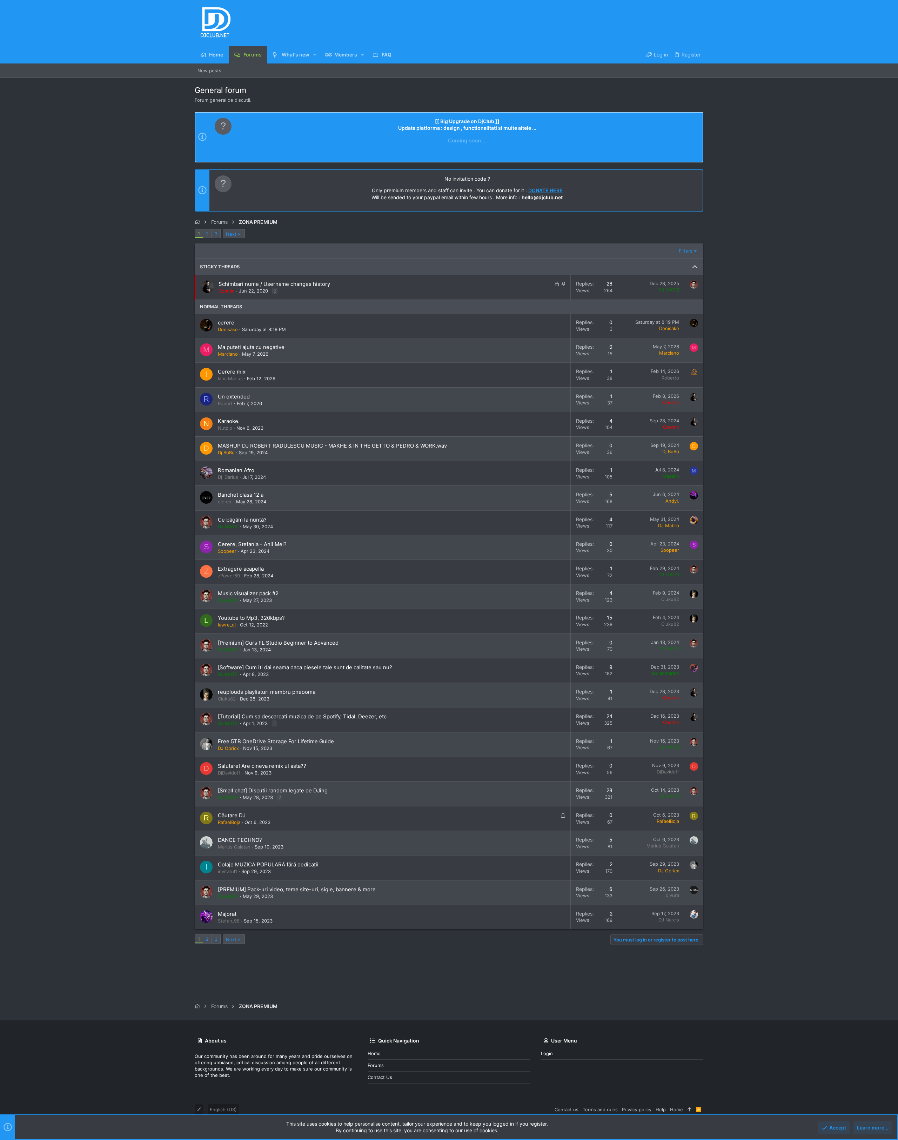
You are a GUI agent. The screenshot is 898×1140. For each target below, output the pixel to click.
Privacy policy (636, 1109)
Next (231, 234)
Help (661, 1109)
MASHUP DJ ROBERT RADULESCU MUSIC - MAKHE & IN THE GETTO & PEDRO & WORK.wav (332, 445)
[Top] (689, 1109)
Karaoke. (229, 421)
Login (547, 1053)
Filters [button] (685, 251)
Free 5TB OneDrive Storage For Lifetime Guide (276, 741)
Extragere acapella (241, 568)
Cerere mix (232, 371)
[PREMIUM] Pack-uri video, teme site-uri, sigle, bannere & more (297, 889)
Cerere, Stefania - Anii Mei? (252, 544)
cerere (226, 322)
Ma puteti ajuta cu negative (251, 347)
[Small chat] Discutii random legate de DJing (273, 790)
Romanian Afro (236, 470)
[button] (315, 55)
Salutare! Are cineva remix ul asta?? (262, 766)
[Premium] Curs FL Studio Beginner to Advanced (278, 642)
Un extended (234, 396)
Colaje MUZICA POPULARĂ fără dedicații (268, 864)
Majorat (227, 914)
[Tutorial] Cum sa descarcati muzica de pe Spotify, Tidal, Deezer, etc (302, 716)
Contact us (380, 1077)
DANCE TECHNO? (240, 840)
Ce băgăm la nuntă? (242, 519)
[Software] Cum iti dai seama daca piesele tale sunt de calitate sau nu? (305, 667)
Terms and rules (600, 1109)
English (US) (223, 1109)
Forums (376, 1065)
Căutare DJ (232, 815)
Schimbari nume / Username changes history (274, 284)
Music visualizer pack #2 (248, 593)
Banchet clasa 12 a (240, 494)
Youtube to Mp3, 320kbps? (251, 618)
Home (374, 1053)
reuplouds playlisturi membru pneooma (266, 692)
